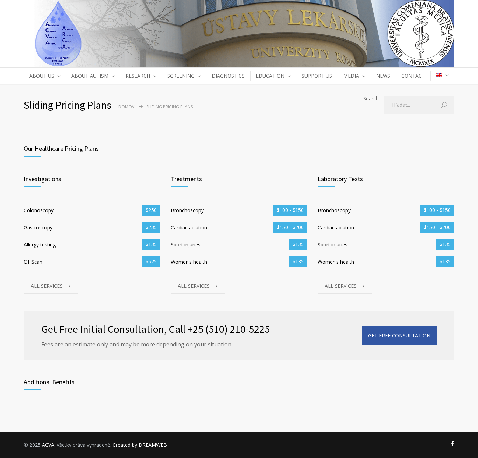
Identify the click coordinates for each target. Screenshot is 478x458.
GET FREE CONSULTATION (399, 335)
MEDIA (351, 75)
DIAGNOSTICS (228, 75)
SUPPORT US (317, 75)
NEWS (383, 75)
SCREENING (181, 75)
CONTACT (413, 75)
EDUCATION (270, 75)
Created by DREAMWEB (140, 445)
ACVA (48, 445)
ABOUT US (41, 75)
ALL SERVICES (47, 285)
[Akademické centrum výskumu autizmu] (239, 33)
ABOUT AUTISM (89, 75)
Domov (126, 107)
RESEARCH (138, 75)
